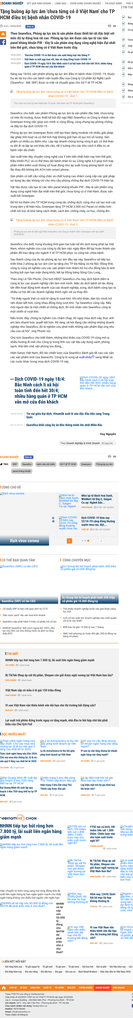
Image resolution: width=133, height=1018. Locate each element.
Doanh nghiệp (12, 3)
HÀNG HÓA (35, 988)
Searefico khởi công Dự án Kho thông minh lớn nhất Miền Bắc (64, 425)
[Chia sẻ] (3, 42)
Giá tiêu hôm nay (118, 967)
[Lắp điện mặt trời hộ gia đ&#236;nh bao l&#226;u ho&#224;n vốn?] (100, 779)
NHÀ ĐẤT (71, 988)
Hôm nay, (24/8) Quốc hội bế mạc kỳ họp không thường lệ (103, 898)
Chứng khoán (96, 846)
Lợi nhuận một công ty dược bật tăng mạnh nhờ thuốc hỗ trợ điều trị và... (67, 521)
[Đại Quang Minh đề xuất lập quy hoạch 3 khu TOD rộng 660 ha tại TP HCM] (19, 781)
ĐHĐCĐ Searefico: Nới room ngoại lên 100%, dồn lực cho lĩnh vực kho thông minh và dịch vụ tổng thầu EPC (29, 631)
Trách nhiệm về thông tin (16, 1015)
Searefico (26, 464)
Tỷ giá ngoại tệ (32, 967)
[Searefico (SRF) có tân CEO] (29, 584)
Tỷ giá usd (47, 967)
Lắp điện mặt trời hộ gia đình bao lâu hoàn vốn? (98, 786)
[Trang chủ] (3, 34)
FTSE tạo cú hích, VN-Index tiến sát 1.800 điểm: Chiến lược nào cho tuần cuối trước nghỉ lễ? (103, 834)
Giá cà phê (101, 967)
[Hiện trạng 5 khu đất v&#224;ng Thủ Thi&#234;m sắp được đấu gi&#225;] (59, 779)
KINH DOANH (119, 988)
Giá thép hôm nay (13, 972)
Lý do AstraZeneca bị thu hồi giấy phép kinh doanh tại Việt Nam (57, 752)
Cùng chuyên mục (77, 560)
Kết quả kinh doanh (39, 3)
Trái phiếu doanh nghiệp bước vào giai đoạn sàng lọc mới (89, 610)
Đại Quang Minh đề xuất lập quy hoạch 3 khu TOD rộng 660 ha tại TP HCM (18, 791)
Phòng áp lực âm (104, 464)
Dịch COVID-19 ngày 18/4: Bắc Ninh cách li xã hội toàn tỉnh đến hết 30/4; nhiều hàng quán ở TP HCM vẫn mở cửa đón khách (68, 65)
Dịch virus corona (24, 540)
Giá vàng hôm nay (13, 967)
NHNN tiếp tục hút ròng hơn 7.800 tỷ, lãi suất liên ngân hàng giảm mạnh (49, 660)
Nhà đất (9, 710)
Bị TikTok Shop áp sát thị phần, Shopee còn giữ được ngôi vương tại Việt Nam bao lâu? (59, 675)
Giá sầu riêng (31, 972)
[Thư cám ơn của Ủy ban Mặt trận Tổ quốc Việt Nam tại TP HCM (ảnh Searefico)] (63, 94)
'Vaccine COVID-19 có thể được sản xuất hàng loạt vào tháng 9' (57, 55)
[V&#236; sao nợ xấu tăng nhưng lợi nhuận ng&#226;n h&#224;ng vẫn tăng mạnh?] (100, 744)
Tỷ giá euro (73, 967)
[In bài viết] (110, 26)
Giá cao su (70, 972)
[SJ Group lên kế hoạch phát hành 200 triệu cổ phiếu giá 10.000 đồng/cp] (89, 584)
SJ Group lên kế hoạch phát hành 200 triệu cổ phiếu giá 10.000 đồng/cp (88, 599)
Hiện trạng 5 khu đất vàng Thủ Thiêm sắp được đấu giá (56, 786)
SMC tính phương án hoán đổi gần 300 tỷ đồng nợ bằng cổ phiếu (89, 635)
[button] (83, 541)
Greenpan (86, 464)
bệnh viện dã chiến (46, 464)
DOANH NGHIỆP (102, 988)
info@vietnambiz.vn (21, 1012)
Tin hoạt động (113, 3)
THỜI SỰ (13, 988)
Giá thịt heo (46, 972)
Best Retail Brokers (88, 972)
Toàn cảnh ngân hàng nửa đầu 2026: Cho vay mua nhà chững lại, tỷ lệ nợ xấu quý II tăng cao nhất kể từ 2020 (19, 757)
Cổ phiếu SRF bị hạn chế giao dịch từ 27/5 (25, 609)
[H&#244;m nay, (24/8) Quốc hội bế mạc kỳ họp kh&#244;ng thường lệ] (78, 899)
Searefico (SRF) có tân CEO (19, 601)
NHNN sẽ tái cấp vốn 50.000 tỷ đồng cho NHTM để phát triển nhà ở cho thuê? (60, 928)
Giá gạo (58, 972)
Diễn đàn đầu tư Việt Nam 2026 (115, 972)
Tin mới (12, 654)
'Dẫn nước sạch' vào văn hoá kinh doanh (24, 615)
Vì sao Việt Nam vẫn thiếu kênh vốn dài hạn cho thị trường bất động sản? (50, 705)
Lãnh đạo (60, 3)
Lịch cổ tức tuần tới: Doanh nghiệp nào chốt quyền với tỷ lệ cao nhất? (90, 619)
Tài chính (9, 665)
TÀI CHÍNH (59, 988)
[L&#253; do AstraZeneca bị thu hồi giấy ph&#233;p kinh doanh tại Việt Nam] (59, 744)
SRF (15, 464)
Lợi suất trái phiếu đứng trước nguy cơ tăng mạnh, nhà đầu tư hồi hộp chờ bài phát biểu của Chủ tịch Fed (56, 722)
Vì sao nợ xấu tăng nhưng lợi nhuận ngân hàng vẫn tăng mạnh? (99, 752)
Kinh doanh (115, 507)
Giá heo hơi (87, 967)
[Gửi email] (114, 26)
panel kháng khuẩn (22, 471)
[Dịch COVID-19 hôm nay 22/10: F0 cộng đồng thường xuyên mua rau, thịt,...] (98, 523)
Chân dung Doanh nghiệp (85, 3)
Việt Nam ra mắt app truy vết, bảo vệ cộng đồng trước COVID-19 (58, 59)
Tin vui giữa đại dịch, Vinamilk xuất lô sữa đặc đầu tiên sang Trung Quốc (68, 415)
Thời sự (54, 507)
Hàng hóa (85, 795)
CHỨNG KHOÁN (85, 988)
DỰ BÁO (23, 988)
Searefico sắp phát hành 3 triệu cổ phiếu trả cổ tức (30, 621)
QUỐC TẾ (47, 988)
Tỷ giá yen (60, 967)
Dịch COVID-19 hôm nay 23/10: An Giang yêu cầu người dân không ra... (65, 499)
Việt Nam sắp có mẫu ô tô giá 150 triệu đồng (33, 690)
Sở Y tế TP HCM (68, 464)
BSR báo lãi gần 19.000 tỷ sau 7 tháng (83, 627)
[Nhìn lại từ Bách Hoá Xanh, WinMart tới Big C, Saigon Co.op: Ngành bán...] (98, 501)
